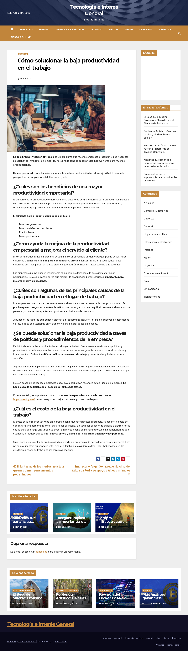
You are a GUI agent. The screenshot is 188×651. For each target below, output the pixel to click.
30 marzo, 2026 (23, 603)
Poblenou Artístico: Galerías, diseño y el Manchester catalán (160, 134)
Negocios (26, 29)
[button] (179, 33)
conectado (41, 551)
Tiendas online (21, 37)
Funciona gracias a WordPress (21, 641)
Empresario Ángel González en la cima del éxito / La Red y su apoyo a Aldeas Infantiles (101, 468)
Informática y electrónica (158, 242)
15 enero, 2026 (110, 603)
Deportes (145, 29)
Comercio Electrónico (156, 210)
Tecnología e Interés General (40, 624)
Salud (129, 29)
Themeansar (61, 641)
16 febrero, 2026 (68, 603)
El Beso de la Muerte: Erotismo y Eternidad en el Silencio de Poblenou (159, 120)
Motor (113, 29)
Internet (97, 29)
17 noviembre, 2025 (156, 603)
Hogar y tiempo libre (70, 29)
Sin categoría (151, 288)
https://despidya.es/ (24, 399)
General (44, 29)
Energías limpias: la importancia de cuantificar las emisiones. (160, 177)
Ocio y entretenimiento (156, 273)
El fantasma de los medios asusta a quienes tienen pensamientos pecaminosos (38, 470)
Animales (165, 29)
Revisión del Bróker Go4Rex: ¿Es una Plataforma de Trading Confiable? (160, 148)
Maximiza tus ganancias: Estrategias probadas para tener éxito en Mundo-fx (159, 163)
